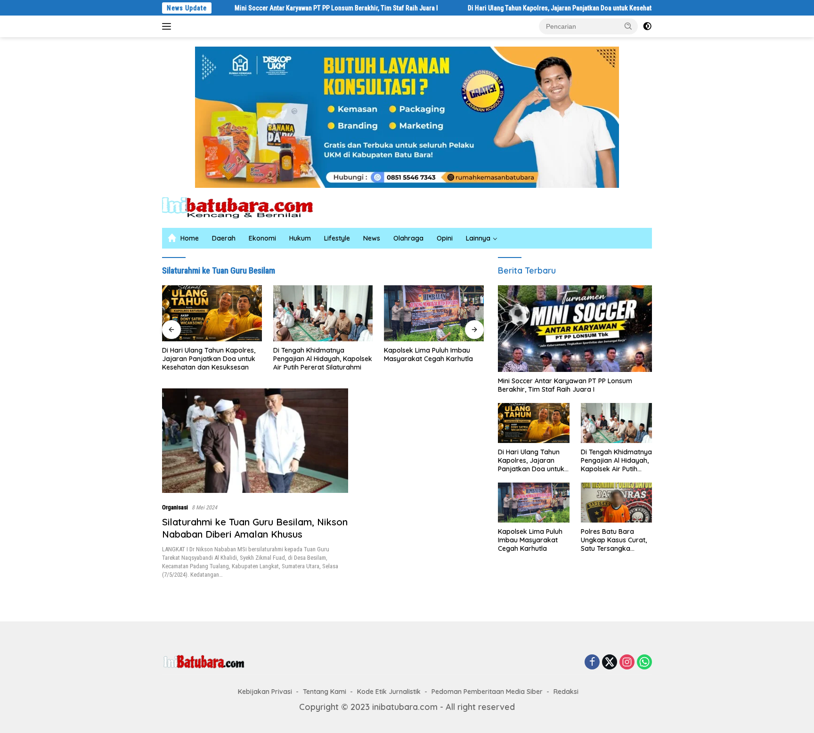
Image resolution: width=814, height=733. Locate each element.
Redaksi (566, 691)
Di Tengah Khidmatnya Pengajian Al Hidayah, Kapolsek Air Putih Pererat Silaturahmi (322, 358)
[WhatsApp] (644, 662)
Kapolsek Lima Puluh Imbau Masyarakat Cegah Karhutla (428, 354)
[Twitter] (609, 662)
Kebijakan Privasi (265, 691)
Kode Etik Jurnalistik (389, 691)
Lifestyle (337, 238)
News (371, 238)
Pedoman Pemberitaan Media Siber (487, 691)
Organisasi (175, 507)
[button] (628, 25)
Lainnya (478, 238)
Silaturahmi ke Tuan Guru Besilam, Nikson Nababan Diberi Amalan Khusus (255, 528)
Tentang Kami (324, 691)
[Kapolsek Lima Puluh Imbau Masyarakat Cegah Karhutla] (434, 313)
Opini (445, 238)
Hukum (300, 238)
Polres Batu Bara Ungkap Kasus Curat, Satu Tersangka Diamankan (614, 540)
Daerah (224, 238)
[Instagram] (627, 662)
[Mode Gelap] (647, 26)
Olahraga (408, 238)
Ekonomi (262, 238)
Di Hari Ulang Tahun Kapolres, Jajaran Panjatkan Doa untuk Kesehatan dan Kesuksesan (556, 8)
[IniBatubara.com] (244, 207)
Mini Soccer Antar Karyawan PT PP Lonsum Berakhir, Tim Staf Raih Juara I (306, 8)
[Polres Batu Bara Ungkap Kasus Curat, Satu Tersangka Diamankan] (616, 503)
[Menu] (168, 26)
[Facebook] (592, 662)
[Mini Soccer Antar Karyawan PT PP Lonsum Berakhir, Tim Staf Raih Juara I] (575, 328)
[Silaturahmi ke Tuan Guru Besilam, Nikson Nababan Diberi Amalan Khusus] (255, 440)
